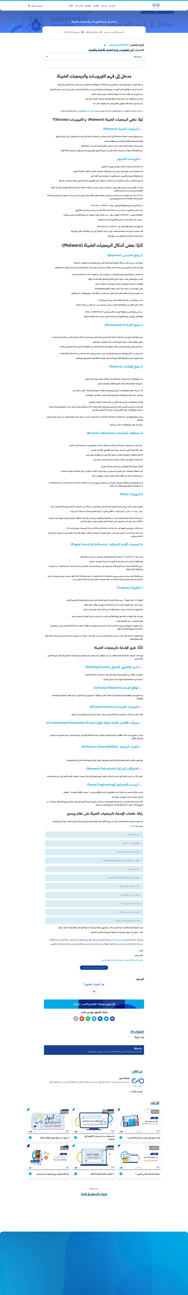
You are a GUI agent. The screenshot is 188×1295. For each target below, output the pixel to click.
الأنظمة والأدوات (96, 50)
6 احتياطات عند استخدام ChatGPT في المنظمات (99, 1137)
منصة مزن (124, 1078)
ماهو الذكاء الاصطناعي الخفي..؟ (147, 1173)
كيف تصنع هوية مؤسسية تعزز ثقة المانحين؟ (144, 1137)
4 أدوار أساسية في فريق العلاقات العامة (54, 1137)
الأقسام (96, 5)
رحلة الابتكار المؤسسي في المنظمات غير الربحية (53, 1173)
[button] (47, 57)
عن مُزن (104, 5)
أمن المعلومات (126, 50)
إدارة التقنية (112, 50)
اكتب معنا (79, 5)
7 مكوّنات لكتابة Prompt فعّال (102, 1173)
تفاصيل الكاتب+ (136, 1091)
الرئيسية (112, 5)
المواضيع (88, 5)
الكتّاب (70, 5)
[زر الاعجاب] (94, 991)
